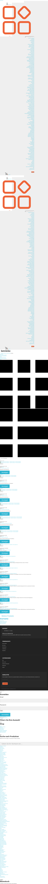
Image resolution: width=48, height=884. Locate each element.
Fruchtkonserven (32, 244)
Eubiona (3, 549)
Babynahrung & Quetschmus (30, 276)
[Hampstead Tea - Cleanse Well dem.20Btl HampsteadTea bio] (24, 603)
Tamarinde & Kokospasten (30, 56)
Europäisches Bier (31, 169)
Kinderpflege (32, 139)
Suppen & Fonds (32, 71)
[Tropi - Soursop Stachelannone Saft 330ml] (24, 517)
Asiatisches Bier (32, 168)
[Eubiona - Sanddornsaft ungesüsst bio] (24, 544)
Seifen (33, 120)
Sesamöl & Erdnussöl (31, 81)
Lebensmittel (32, 39)
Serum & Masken (32, 123)
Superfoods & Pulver (31, 114)
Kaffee (33, 77)
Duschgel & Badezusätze (30, 291)
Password (3, 705)
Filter (0, 359)
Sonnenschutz (32, 146)
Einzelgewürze (32, 237)
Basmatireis (32, 42)
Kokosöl (33, 80)
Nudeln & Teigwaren (31, 221)
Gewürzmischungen (31, 63)
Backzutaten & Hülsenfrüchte (30, 267)
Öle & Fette (32, 79)
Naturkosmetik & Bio (31, 133)
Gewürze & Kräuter (31, 236)
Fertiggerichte (32, 70)
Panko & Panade (32, 92)
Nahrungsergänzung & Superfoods (29, 113)
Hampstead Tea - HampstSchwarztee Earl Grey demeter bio (8, 585)
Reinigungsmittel (31, 323)
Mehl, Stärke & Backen (31, 89)
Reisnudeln (32, 47)
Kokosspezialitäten (31, 96)
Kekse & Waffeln (32, 88)
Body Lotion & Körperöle (30, 292)
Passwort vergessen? (3, 716)
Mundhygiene (32, 128)
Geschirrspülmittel (31, 151)
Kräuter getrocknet (31, 65)
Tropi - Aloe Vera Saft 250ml (4, 537)
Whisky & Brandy (32, 165)
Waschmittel (32, 152)
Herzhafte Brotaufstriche (30, 61)
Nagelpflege (32, 142)
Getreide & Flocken (31, 220)
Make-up (33, 315)
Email (1, 697)
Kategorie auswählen (31, 212)
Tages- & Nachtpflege (31, 122)
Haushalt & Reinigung (31, 322)
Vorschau (1, 474)
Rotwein (33, 161)
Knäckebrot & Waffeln (31, 111)
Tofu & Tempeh (32, 98)
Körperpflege (32, 116)
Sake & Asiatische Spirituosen (30, 166)
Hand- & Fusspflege (31, 119)
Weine (33, 160)
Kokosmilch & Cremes (31, 268)
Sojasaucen (32, 53)
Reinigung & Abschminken (30, 124)
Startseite (32, 213)
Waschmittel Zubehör (31, 154)
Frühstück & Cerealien (31, 103)
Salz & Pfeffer (32, 64)
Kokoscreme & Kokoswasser (30, 95)
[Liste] (24, 456)
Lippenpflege (32, 299)
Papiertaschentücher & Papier (30, 158)
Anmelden (5, 715)
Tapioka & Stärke (32, 91)
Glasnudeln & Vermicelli (31, 49)
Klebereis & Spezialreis (31, 44)
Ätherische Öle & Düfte (31, 136)
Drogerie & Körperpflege (30, 115)
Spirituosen (32, 339)
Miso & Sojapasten (31, 99)
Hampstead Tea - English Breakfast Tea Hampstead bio (7, 596)
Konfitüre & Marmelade (31, 106)
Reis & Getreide (32, 40)
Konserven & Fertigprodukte (30, 67)
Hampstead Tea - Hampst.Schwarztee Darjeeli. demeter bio (8, 573)
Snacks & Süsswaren (31, 85)
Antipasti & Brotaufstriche (30, 60)
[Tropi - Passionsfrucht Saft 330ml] (24, 503)
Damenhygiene (32, 132)
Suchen (33, 346)
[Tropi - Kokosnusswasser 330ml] (24, 461)
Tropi (3, 467)
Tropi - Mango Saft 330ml (3, 495)
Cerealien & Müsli (31, 104)
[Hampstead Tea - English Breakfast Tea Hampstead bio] (24, 591)
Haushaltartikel (32, 157)
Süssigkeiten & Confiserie (30, 87)
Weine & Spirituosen (31, 159)
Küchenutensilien (31, 330)
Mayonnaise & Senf (31, 59)
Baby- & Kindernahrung (31, 275)
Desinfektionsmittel (31, 307)
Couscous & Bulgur (31, 45)
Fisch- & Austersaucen (31, 228)
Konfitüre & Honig (31, 105)
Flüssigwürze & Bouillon (31, 66)
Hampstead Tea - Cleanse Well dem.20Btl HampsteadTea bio (8, 608)
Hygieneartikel (32, 131)
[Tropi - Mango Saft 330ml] (24, 489)
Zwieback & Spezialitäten (30, 112)
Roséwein (33, 163)
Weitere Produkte (8, 616)
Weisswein (32, 162)
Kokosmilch (32, 94)
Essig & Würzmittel (31, 58)
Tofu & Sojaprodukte (31, 97)
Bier (33, 167)
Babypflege (32, 138)
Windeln (33, 140)
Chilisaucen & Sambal (31, 229)
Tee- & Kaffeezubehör (31, 331)
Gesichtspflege (32, 121)
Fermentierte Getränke (31, 78)
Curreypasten (32, 55)
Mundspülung (32, 130)
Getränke (33, 73)
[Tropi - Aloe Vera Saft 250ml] (24, 530)
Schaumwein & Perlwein (31, 338)
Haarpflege (32, 125)
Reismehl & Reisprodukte (30, 90)
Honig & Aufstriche (31, 107)
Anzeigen (5, 472)
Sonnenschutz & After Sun (30, 147)
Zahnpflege (32, 129)
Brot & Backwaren (31, 284)
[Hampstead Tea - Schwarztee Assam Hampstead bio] (24, 556)
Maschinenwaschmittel (31, 153)
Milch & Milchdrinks (31, 283)
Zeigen (1, 710)
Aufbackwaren (32, 110)
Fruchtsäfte (32, 74)
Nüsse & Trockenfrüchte (31, 86)
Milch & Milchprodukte (31, 108)
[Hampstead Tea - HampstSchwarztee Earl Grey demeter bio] (24, 579)
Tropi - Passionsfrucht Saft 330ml (4, 509)
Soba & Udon (32, 51)
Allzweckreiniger (32, 149)
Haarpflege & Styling (31, 127)
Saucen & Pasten (32, 52)
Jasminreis (32, 41)
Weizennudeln (32, 48)
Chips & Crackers (32, 260)
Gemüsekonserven (31, 68)
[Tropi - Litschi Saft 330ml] (24, 475)
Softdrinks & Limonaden (31, 75)
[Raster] (24, 408)
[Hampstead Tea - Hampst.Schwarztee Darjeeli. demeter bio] (24, 567)
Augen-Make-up (32, 141)
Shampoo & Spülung (31, 126)
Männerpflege (32, 144)
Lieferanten (1, 0)
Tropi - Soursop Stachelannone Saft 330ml (6, 523)
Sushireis (33, 43)
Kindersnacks (32, 102)
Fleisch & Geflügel (31, 72)
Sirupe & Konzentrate (31, 252)
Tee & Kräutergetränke (31, 76)
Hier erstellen (5, 717)
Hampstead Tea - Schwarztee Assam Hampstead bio (7, 561)
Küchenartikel (32, 155)
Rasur (33, 145)
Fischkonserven (32, 69)
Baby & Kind (32, 137)
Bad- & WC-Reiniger (31, 150)
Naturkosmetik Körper (31, 134)
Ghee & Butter (32, 84)
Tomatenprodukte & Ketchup (30, 57)
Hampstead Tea (4, 560)
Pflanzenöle (32, 82)
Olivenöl (33, 83)
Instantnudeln (32, 50)
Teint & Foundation (31, 143)
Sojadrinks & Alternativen (30, 100)
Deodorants (32, 118)
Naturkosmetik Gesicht (31, 135)
